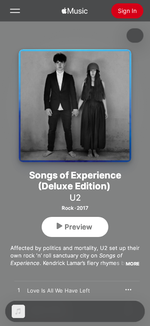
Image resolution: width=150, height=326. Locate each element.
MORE (133, 264)
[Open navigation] (15, 11)
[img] (75, 11)
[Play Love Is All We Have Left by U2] (18, 290)
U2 (75, 198)
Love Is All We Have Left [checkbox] (58, 290)
